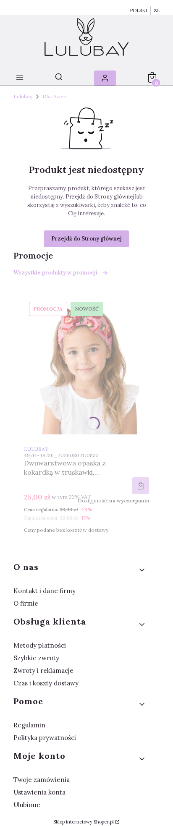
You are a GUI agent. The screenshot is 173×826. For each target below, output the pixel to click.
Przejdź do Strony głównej (86, 238)
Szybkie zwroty (36, 658)
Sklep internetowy (83, 822)
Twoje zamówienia (41, 780)
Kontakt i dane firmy (44, 591)
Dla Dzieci (55, 96)
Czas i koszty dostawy (46, 683)
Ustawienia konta (39, 792)
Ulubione (26, 805)
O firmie (25, 603)
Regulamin (29, 725)
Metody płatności (39, 645)
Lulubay (22, 96)
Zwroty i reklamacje (43, 670)
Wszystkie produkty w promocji (55, 272)
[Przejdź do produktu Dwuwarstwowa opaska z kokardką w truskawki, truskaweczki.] (86, 365)
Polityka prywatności (44, 738)
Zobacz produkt (140, 485)
